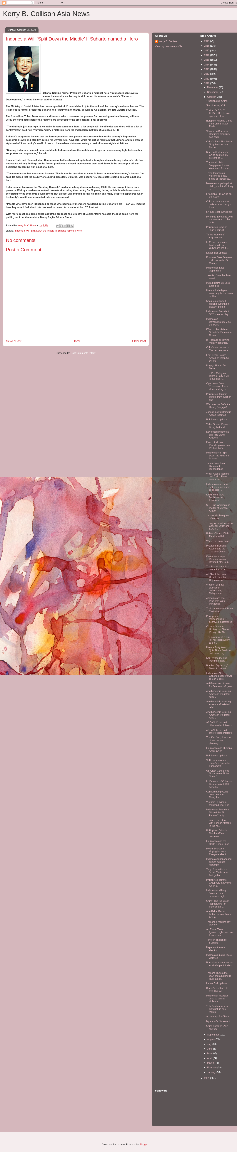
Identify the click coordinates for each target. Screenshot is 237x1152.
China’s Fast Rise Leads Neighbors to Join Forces (219, 144)
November (213, 92)
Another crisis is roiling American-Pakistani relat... (218, 694)
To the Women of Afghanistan (215, 236)
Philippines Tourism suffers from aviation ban (218, 397)
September (213, 1034)
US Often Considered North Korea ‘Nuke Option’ (217, 773)
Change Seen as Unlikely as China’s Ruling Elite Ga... (218, 629)
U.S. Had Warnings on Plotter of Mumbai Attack (218, 508)
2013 (207, 69)
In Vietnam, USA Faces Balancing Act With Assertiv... (219, 784)
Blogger (143, 1144)
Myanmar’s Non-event (218, 1021)
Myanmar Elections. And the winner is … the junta (219, 219)
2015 (207, 59)
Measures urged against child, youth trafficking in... (219, 186)
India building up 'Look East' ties (218, 284)
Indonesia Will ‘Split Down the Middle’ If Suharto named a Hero (48, 230)
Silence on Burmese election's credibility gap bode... (218, 134)
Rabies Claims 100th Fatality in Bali (217, 535)
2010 (207, 83)
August (211, 1039)
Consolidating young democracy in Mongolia (217, 794)
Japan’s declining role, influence (218, 517)
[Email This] (58, 226)
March (211, 1062)
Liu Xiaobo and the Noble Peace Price (217, 842)
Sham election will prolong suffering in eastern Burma (217, 304)
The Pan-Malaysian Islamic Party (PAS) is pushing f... (218, 376)
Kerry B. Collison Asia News (46, 14)
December (213, 87)
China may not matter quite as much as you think (219, 204)
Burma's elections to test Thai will (217, 989)
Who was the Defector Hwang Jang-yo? (218, 406)
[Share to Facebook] (68, 226)
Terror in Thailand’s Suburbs (216, 941)
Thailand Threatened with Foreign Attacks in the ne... (218, 823)
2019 (207, 41)
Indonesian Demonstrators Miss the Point (218, 322)
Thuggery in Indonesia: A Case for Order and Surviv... (219, 526)
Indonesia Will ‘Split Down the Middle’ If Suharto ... (218, 455)
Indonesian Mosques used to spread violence (217, 998)
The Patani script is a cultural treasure (217, 568)
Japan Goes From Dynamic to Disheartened (216, 466)
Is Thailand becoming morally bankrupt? (217, 341)
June (210, 1048)
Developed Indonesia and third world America (217, 434)
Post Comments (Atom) (83, 353)
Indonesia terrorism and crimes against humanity (218, 862)
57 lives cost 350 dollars (219, 211)
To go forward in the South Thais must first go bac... (217, 872)
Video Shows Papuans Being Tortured (218, 426)
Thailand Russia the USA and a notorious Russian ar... (218, 975)
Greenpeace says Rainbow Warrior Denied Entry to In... (218, 559)
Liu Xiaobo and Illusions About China (219, 749)
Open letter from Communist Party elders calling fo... (217, 386)
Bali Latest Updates (216, 419)
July (209, 1044)
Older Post (139, 341)
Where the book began (218, 541)
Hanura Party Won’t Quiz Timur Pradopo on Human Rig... (218, 650)
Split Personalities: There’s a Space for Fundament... (218, 763)
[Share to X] (65, 226)
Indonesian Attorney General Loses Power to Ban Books (219, 676)
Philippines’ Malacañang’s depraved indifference (219, 619)
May (210, 1053)
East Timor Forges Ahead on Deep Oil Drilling (217, 358)
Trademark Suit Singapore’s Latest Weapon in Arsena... (218, 165)
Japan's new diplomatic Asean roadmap (218, 413)
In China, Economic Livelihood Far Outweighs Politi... (217, 245)
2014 (207, 64)
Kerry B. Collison (168, 41)
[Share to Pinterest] (72, 226)
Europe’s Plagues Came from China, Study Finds (219, 123)
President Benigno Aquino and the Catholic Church (216, 548)
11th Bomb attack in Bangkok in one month (217, 1009)
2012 (207, 73)
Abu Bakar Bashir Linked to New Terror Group (218, 914)
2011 (207, 78)
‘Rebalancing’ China (216, 100)
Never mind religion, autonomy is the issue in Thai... (219, 293)
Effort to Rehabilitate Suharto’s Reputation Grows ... (218, 332)
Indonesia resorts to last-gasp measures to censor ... (218, 487)
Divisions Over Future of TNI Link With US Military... (219, 260)
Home (77, 341)
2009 (207, 1078)
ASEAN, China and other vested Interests (219, 724)
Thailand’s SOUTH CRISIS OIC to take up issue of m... (218, 113)
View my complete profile (168, 46)
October (211, 96)
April (210, 1058)
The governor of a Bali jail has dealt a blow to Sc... (218, 640)
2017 (207, 50)
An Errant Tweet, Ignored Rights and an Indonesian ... (219, 932)
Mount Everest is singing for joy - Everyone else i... (217, 851)
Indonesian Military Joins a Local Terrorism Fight (216, 893)
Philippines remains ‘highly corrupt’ (216, 228)
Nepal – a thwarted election (216, 949)
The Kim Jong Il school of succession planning (218, 740)
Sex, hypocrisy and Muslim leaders (216, 659)
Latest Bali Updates (216, 252)
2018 (207, 45)
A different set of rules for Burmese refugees (219, 685)
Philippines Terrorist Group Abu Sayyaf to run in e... (218, 882)
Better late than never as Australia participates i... (219, 965)
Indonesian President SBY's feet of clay (217, 313)
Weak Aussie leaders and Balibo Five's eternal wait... (217, 476)
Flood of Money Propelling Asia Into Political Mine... (218, 445)
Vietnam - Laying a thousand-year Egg (217, 803)
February (212, 1067)
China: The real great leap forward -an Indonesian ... (217, 904)
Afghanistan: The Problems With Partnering (215, 601)
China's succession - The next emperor (217, 349)
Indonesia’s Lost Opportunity (215, 269)
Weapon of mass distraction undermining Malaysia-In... (215, 589)
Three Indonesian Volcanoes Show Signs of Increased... (218, 176)
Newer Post (13, 341)
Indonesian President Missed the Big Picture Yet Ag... (217, 812)
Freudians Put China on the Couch (218, 195)
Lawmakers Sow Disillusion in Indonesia (215, 497)
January (211, 1072)
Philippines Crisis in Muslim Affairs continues (216, 833)
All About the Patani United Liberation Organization (217, 577)
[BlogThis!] (61, 226)
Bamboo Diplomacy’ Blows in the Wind (217, 667)
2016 (207, 55)
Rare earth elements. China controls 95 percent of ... (217, 155)
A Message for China (217, 1016)
